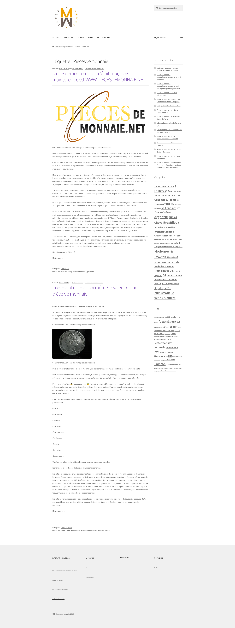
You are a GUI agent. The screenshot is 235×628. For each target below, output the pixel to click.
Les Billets (166, 243)
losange (156, 339)
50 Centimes (168, 208)
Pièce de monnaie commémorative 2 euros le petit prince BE (169, 77)
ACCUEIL (56, 37)
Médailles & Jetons (164, 266)
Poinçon (160, 364)
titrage (176, 368)
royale (107, 530)
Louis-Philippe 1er (73, 530)
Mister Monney (77, 69)
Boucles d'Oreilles (164, 227)
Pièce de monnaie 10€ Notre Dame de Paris (167, 111)
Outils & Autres (174, 275)
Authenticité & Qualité (58, 599)
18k (166, 317)
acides (156, 322)
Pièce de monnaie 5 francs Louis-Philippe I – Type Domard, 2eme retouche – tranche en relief (169, 165)
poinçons (169, 364)
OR (164, 275)
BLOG (90, 37)
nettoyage (170, 352)
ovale (174, 356)
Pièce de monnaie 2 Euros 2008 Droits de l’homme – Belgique (168, 100)
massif (169, 339)
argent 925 (174, 321)
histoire (165, 336)
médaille (163, 352)
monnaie (159, 347)
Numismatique (163, 270)
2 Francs (170, 191)
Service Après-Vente (57, 580)
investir (171, 337)
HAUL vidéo (167, 239)
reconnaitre (99, 530)
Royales (158, 288)
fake (162, 334)
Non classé (65, 269)
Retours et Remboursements (60, 589)
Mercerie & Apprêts (173, 246)
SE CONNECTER (104, 37)
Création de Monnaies (172, 235)
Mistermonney (66, 271)
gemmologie (158, 336)
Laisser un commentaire (94, 69)
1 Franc (170, 186)
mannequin (162, 339)
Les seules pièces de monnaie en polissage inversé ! (169, 131)
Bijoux (174, 222)
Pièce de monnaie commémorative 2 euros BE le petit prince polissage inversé (168, 86)
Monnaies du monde (166, 262)
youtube (90, 271)
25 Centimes (177, 204)
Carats (179, 327)
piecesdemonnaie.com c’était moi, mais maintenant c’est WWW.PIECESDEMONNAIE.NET (99, 76)
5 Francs (172, 195)
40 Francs (157, 208)
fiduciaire (167, 334)
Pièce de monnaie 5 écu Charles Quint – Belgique (169, 150)
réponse (161, 368)
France (173, 334)
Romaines (175, 283)
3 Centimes (178, 191)
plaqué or (164, 360)
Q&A (179, 364)
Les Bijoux (157, 568)
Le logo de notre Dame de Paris (168, 106)
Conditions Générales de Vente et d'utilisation (64, 570)
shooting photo (168, 368)
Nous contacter (90, 577)
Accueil (58, 46)
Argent (159, 217)
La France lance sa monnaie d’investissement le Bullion (167, 69)
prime (175, 364)
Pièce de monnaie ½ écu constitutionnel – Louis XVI (167, 137)
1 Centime (160, 186)
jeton (176, 336)
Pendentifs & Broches (165, 279)
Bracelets (159, 231)
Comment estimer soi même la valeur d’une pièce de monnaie (94, 290)
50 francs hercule (173, 317)
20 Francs (168, 203)
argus (63, 530)
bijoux (173, 326)
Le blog (88, 568)
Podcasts (171, 360)
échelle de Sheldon (170, 371)
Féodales (158, 239)
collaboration (159, 331)
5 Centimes (160, 195)
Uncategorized (66, 528)
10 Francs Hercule (159, 317)
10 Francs (171, 199)
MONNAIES (68, 37)
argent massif (159, 327)
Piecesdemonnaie (79, 271)
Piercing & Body (162, 283)
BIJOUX (80, 37)
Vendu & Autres (165, 298)
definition (169, 330)
